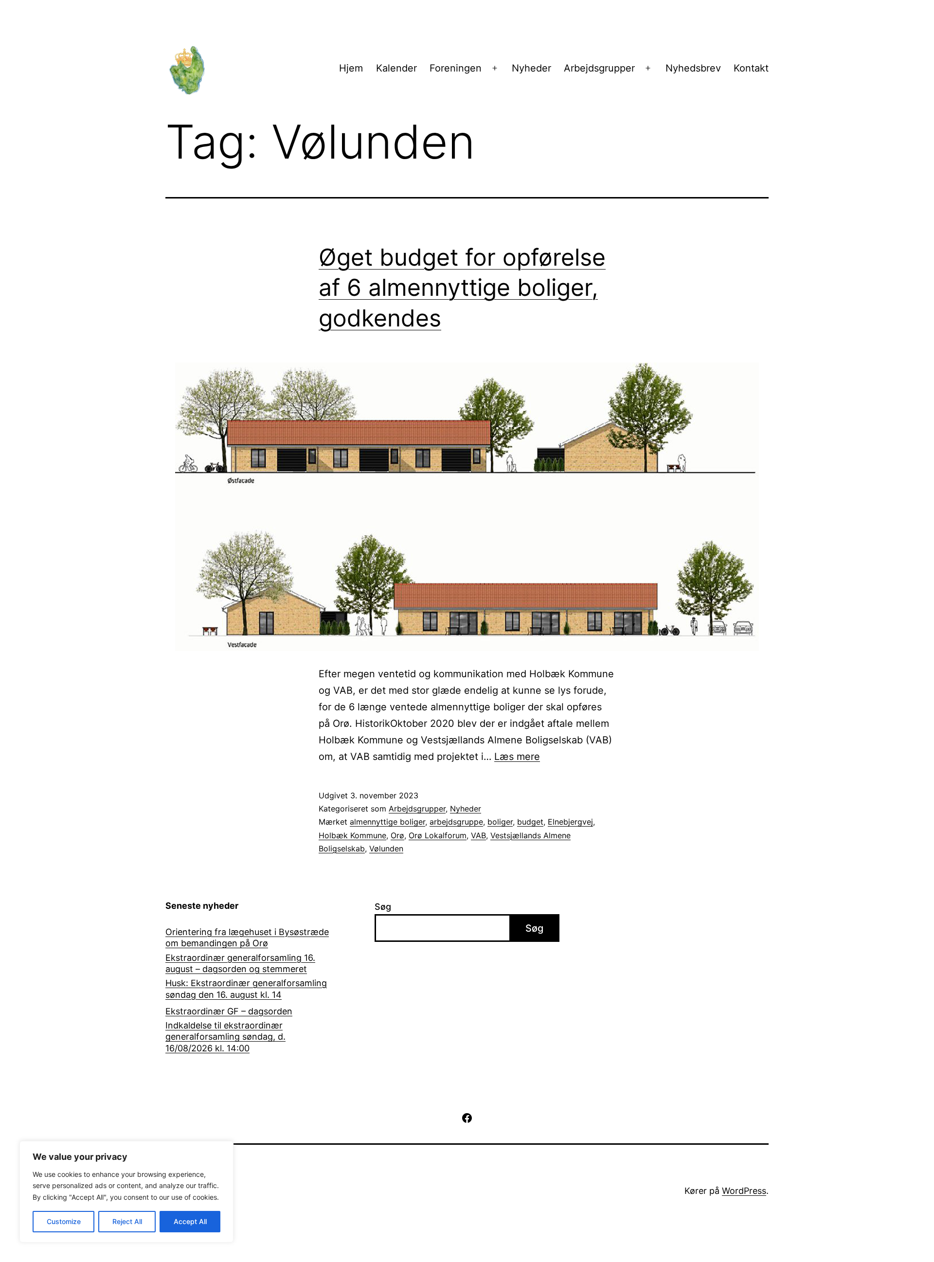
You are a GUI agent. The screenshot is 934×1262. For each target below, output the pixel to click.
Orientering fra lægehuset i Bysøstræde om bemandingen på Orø (247, 937)
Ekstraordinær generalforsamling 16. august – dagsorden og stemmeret (240, 963)
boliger (500, 822)
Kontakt (751, 68)
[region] (126, 1192)
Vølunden (386, 848)
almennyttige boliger (387, 822)
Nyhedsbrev (693, 68)
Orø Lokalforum (438, 835)
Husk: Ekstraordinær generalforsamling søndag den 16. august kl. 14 (246, 988)
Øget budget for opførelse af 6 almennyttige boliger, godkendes (462, 287)
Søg (383, 906)
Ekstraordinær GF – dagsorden (228, 1011)
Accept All (190, 1221)
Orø (397, 835)
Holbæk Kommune (352, 835)
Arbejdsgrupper (599, 68)
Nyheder (531, 68)
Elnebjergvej (570, 822)
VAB (478, 835)
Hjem (351, 68)
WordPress (744, 1191)
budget (530, 822)
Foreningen (456, 68)
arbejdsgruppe (456, 822)
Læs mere (517, 756)
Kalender (396, 68)
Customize (64, 1221)
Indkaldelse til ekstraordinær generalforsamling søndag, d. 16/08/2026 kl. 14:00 (225, 1036)
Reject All (127, 1221)
